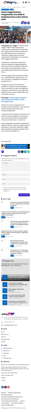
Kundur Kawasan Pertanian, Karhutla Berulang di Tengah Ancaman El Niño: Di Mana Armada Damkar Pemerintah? (15, 213)
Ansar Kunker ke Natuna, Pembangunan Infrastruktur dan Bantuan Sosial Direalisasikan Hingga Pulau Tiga (17, 283)
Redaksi (3, 378)
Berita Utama (5, 334)
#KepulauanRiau (7, 348)
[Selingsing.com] (11, 2)
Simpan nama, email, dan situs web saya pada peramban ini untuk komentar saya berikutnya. (14, 189)
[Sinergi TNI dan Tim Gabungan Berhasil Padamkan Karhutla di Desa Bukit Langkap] (5, 253)
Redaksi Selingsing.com (6, 22)
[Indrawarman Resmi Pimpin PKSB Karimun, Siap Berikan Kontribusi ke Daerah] (5, 205)
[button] (23, 2)
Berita (12, 207)
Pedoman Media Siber (7, 375)
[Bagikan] (28, 23)
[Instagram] (8, 387)
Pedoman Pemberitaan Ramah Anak (11, 397)
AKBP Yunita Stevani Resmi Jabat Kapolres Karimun (15, 364)
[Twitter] (22, 151)
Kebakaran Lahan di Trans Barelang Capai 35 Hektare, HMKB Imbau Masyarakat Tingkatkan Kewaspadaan (14, 232)
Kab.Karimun (6, 351)
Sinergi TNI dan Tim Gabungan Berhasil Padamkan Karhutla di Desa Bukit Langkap (19, 251)
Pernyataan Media (6, 395)
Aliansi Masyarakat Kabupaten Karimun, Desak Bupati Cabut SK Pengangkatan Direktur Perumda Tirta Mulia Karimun (15, 368)
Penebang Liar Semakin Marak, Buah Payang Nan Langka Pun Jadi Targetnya (18, 302)
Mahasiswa (6, 353)
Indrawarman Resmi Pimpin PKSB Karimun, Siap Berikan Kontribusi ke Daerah (19, 203)
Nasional (3, 337)
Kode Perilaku (5, 403)
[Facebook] (19, 151)
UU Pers (3, 380)
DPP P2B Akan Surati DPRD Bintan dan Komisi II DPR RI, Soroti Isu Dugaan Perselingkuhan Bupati (19, 223)
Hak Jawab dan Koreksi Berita (9, 373)
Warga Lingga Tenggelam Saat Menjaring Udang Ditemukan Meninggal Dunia (14, 99)
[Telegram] (25, 151)
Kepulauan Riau (5, 9)
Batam (3, 236)
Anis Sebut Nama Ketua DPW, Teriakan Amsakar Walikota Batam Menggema (16, 296)
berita (4, 355)
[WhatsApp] (28, 151)
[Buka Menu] (26, 2)
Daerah (3, 217)
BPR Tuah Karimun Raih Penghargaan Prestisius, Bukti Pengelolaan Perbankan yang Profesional (19, 243)
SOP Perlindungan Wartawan (9, 401)
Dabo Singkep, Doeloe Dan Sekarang (16, 290)
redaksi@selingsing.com (10, 325)
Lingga (11, 9)
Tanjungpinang (7, 358)
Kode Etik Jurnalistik (17, 403)
